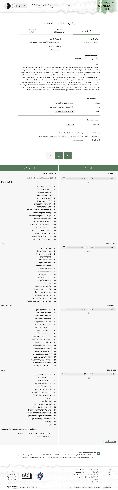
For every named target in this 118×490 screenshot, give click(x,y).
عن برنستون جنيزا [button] (48, 5)
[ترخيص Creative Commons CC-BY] (69, 487)
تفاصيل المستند (86, 31)
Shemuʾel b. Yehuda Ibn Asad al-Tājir (62, 107)
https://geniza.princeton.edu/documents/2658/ (62, 457)
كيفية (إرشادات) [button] (36, 5)
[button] (107, 7)
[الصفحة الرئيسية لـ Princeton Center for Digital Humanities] (25, 476)
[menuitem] (83, 6)
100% (92, 178)
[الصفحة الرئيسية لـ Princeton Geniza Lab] (39, 476)
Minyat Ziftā (70, 124)
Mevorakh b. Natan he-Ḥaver (64, 103)
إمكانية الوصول (107, 487)
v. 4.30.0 (22, 487)
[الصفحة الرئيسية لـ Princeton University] (12, 487)
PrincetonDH (12, 477)
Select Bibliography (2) (59, 31)
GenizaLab (12, 474)
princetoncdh (12, 479)
